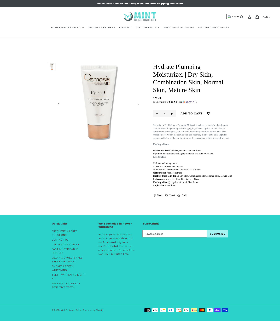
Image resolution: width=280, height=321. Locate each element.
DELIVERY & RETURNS (65, 244)
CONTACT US (60, 239)
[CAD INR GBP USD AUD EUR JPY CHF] (233, 16)
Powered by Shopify (93, 310)
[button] (58, 104)
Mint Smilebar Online (71, 310)
